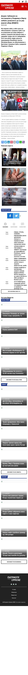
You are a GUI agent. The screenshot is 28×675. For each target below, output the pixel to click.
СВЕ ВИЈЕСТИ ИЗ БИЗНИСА (14, 562)
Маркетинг (14, 595)
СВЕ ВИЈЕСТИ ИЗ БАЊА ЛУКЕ (14, 379)
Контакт (14, 598)
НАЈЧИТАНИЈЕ (14, 227)
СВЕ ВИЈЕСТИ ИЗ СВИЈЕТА (14, 472)
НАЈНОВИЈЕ (5, 227)
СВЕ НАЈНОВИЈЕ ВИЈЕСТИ (14, 291)
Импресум (14, 592)
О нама (14, 589)
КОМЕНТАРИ (22, 227)
